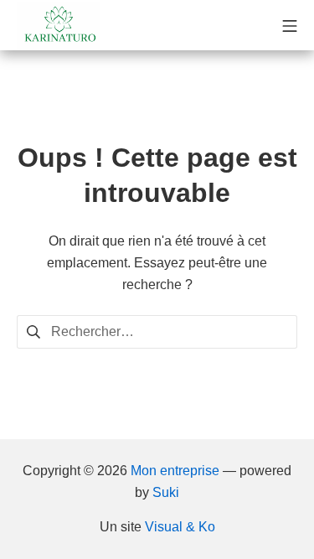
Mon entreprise (175, 470)
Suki (165, 492)
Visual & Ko (180, 527)
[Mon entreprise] (58, 25)
